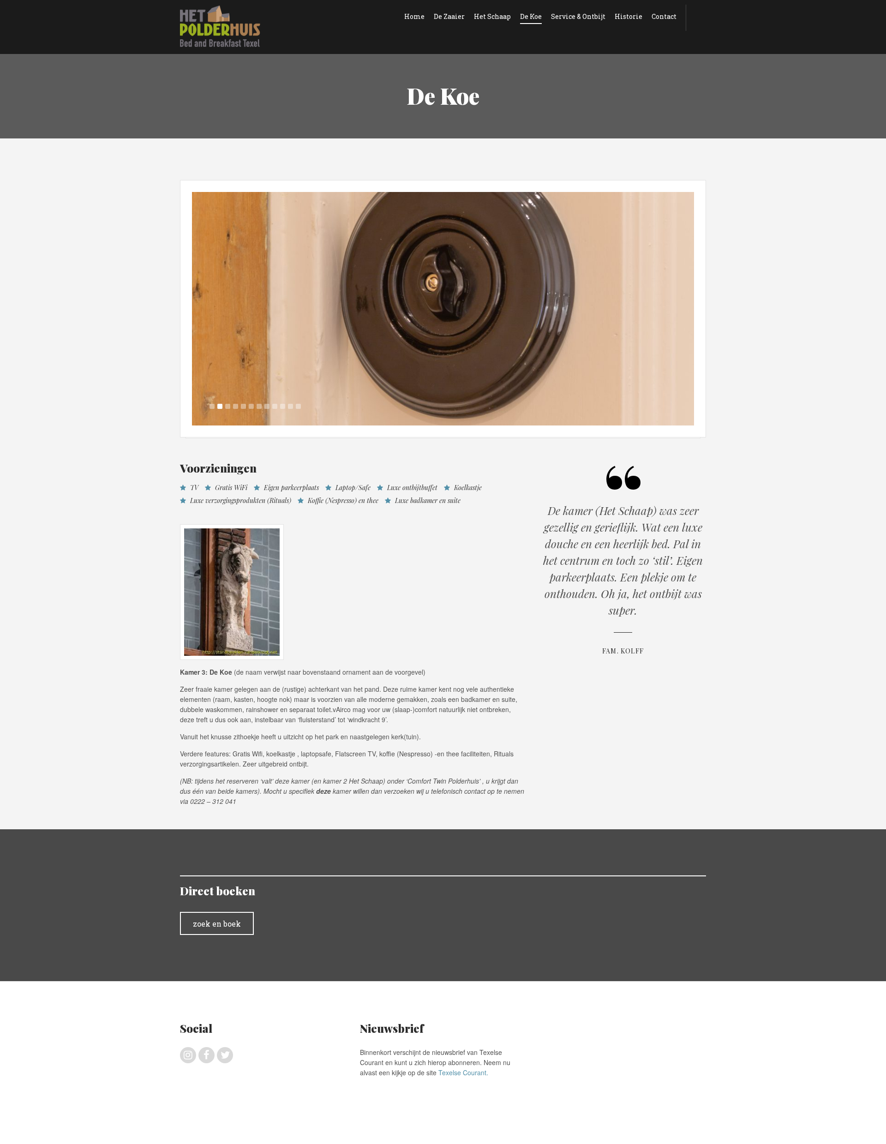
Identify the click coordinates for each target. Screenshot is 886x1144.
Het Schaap (492, 16)
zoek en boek (217, 923)
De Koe (531, 16)
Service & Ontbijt (578, 16)
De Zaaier (449, 16)
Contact (664, 16)
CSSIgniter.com (685, 1130)
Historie (628, 16)
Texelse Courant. (463, 1072)
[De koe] (443, 308)
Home (414, 16)
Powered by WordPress (598, 1130)
